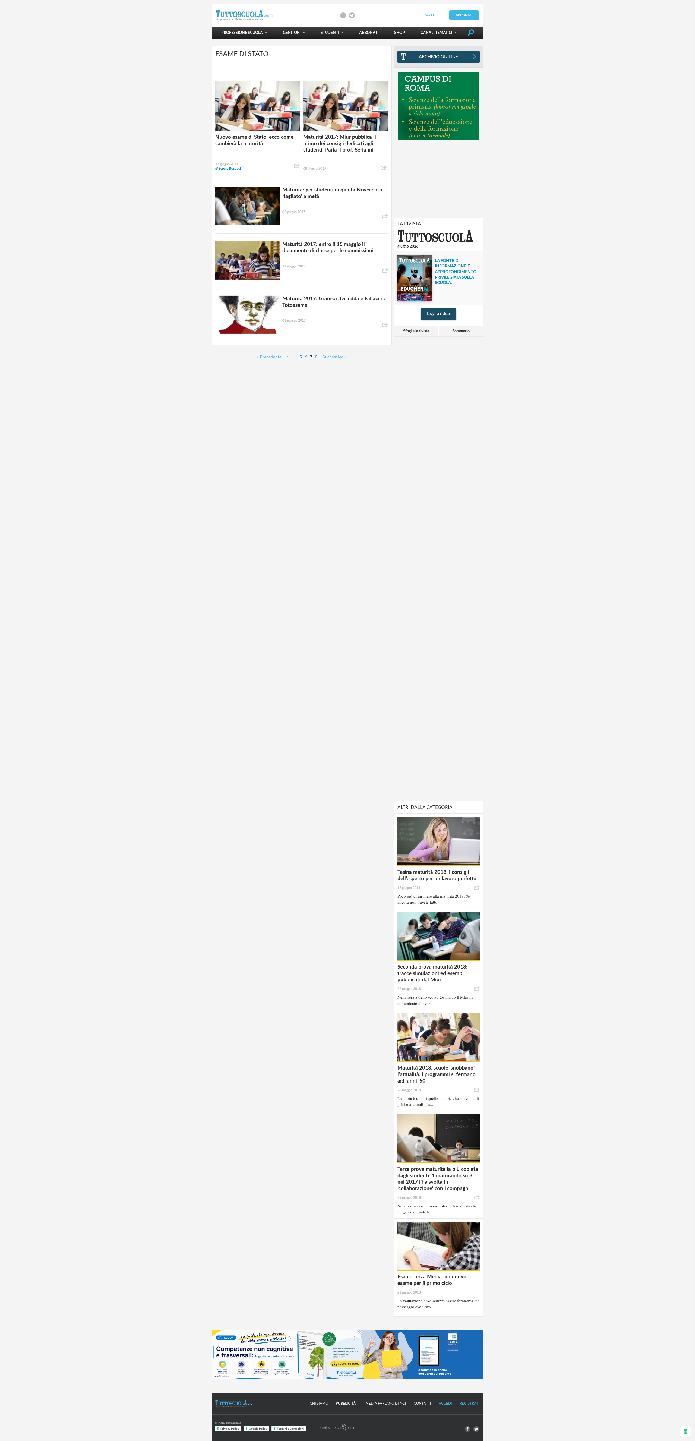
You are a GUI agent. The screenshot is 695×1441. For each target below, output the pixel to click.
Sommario (461, 331)
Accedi (430, 15)
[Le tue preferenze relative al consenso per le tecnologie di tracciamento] (685, 1431)
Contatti (422, 1403)
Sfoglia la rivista (416, 331)
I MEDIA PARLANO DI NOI (385, 1403)
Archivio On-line (438, 57)
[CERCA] (471, 34)
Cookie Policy (258, 1428)
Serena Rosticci (228, 168)
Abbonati (464, 15)
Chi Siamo (319, 1403)
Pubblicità (346, 1403)
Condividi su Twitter (352, 15)
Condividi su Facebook (343, 15)
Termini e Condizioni (290, 1428)
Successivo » (334, 357)
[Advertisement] (438, 179)
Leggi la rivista (438, 314)
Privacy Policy (229, 1428)
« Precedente (269, 357)
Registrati (469, 1403)
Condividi (297, 166)
